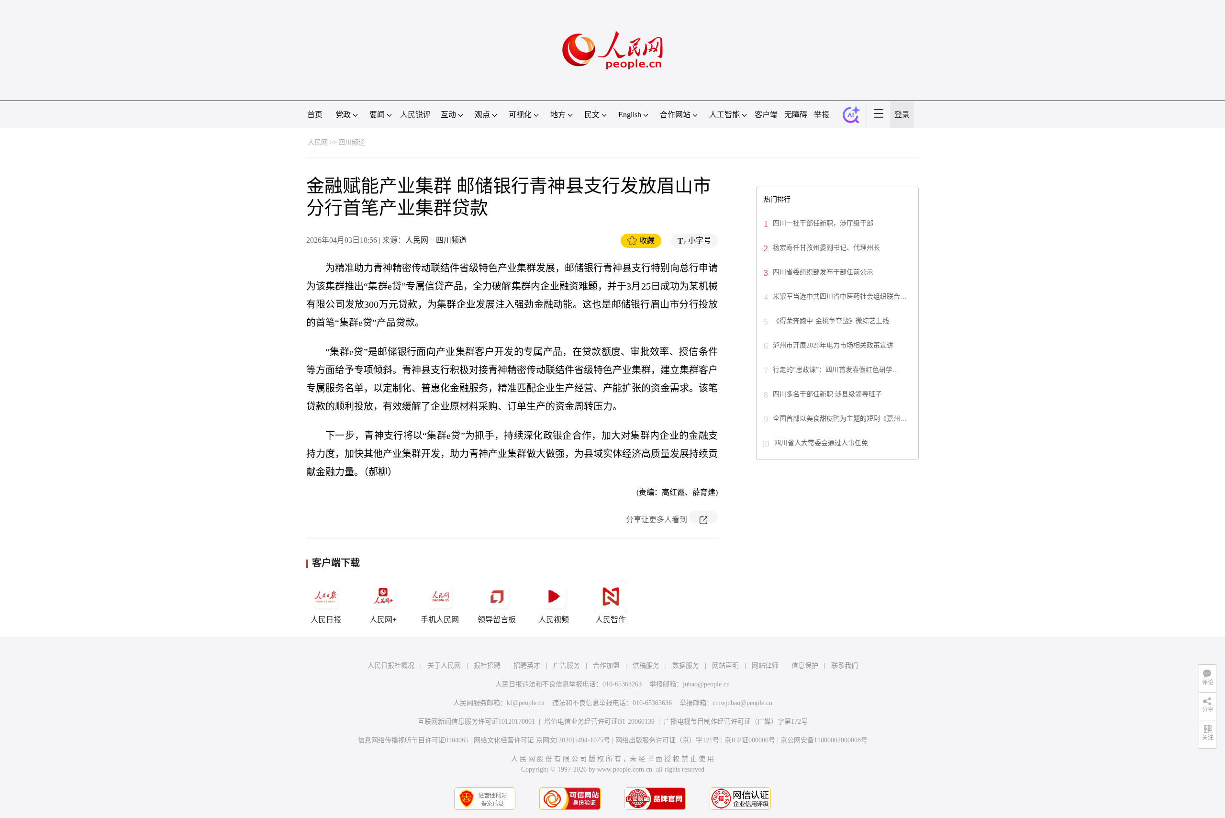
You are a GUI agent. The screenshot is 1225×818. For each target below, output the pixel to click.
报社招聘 (487, 665)
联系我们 (844, 665)
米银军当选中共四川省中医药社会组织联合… (840, 296)
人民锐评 (415, 115)
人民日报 (326, 620)
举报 (821, 115)
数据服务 (685, 665)
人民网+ (383, 620)
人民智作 (610, 620)
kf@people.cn (526, 702)
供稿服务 (646, 665)
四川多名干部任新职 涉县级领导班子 (827, 394)
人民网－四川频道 (436, 240)
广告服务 (566, 665)
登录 (902, 115)
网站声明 (725, 665)
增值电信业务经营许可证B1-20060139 (599, 721)
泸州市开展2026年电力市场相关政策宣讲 (833, 345)
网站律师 (765, 665)
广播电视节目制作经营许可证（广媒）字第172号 (736, 721)
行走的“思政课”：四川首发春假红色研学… (836, 369)
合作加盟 (606, 665)
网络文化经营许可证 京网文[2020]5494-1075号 (542, 740)
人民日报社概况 (391, 665)
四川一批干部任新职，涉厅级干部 (823, 223)
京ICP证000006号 (749, 740)
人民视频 (553, 620)
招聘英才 (526, 665)
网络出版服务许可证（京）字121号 (667, 740)
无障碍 (795, 115)
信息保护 (804, 665)
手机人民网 (440, 620)
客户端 (766, 115)
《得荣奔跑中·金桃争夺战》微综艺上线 (831, 321)
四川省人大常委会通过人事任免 (821, 443)
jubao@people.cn (706, 684)
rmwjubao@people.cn (742, 702)
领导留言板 (497, 620)
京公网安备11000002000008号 (824, 740)
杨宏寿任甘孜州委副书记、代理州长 (826, 247)
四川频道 (351, 142)
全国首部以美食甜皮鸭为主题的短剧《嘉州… (840, 418)
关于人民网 (444, 665)
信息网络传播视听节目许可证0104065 (413, 740)
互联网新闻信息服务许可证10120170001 (476, 721)
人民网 (318, 142)
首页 (315, 115)
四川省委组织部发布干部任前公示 (823, 272)
